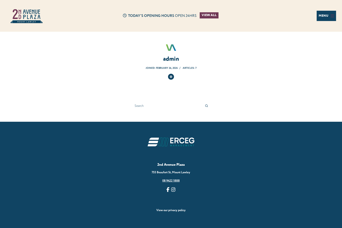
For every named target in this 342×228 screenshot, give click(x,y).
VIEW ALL (209, 15)
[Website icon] (171, 77)
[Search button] (207, 106)
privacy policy (177, 210)
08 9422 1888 (171, 181)
